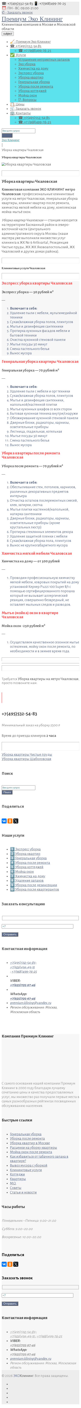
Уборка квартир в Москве (30, 1143)
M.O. (13, 1183)
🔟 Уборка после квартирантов (34, 889)
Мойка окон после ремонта (31, 1152)
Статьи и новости (23, 1192)
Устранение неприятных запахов (44, 60)
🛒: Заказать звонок (25, 109)
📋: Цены (17, 104)
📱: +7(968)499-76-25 (50, 4)
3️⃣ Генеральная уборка (28, 858)
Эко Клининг (11, 140)
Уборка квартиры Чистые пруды (27, 755)
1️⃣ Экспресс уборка (25, 849)
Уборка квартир (30, 77)
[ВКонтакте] (4, 820)
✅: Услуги (18, 55)
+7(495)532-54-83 (22, 963)
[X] (15, 820)
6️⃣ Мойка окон (22, 872)
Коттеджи (17, 1174)
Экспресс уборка (31, 73)
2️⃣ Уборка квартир (25, 854)
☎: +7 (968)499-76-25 (34, 51)
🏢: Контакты (20, 113)
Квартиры (18, 1179)
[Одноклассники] (9, 820)
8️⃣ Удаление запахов (27, 881)
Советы (15, 1188)
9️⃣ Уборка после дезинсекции (33, 885)
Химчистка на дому (33, 68)
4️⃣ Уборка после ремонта (30, 863)
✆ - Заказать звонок (17, 13)
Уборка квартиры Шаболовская (26, 759)
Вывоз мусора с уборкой (28, 1165)
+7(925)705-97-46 (22, 985)
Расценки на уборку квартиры (33, 1148)
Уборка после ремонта (35, 86)
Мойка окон (27, 95)
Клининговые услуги (26, 1170)
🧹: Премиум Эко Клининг (30, 42)
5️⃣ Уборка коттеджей (26, 867)
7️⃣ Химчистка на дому (27, 876)
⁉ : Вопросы (27, 100)
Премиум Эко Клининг (32, 18)
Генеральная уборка (34, 82)
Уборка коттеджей (32, 91)
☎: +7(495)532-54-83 (18, 4)
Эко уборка (27, 64)
